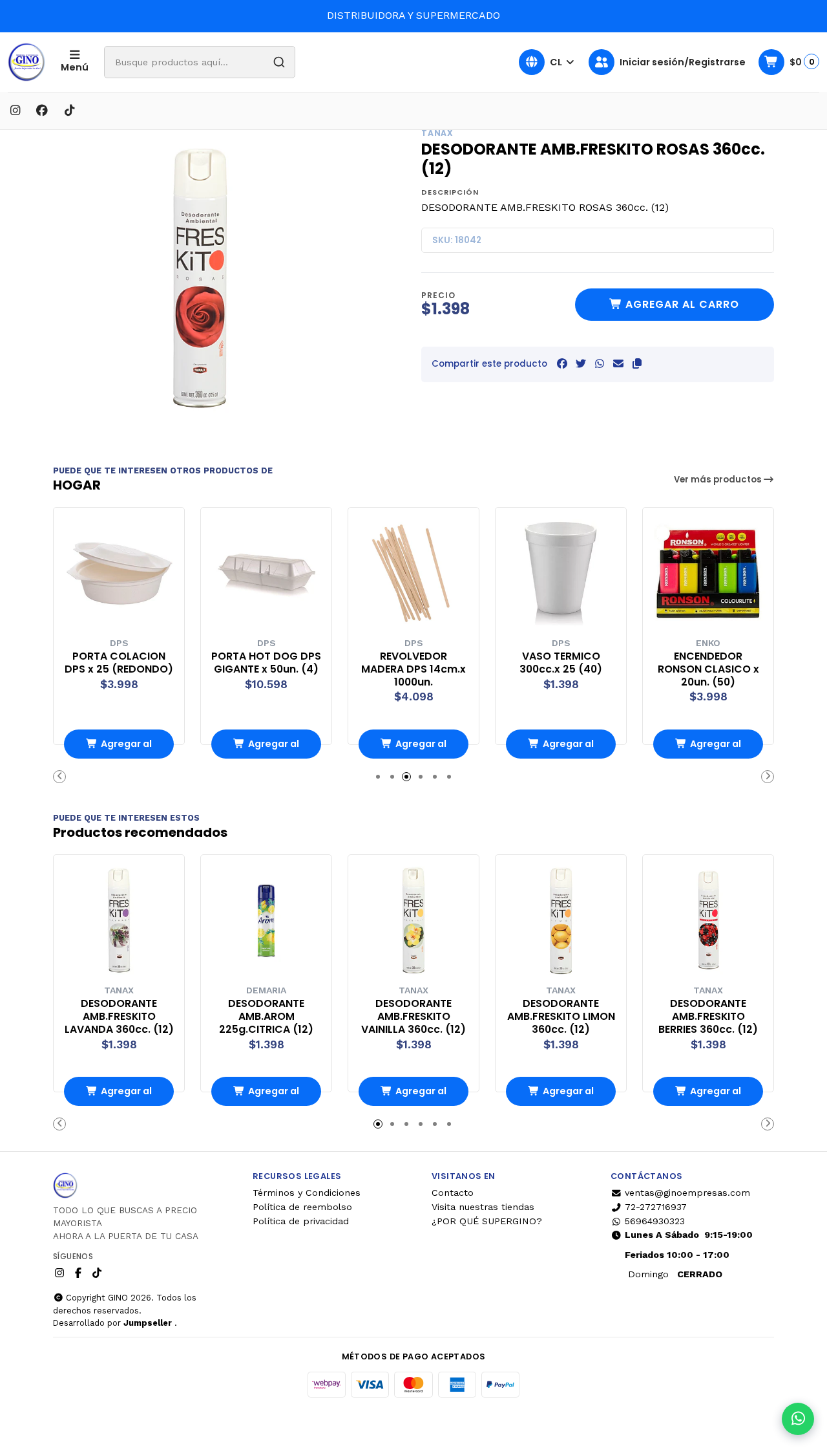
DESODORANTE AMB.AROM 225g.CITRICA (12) (266, 1016)
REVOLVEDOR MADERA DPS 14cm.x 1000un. (413, 669)
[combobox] (199, 62)
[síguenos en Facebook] (42, 110)
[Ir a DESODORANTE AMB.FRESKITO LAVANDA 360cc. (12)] (119, 920)
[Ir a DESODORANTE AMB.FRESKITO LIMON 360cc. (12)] (561, 920)
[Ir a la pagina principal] (26, 62)
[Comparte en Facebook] (562, 363)
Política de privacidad (301, 1221)
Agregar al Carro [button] (126, 748)
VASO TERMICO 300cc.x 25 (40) (560, 663)
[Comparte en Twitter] (580, 363)
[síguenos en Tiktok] (69, 110)
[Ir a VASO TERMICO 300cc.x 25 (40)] (561, 573)
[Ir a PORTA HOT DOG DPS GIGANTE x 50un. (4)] (266, 573)
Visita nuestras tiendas (483, 1206)
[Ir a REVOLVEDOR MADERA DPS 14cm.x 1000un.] (413, 573)
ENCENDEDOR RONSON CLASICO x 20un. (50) (708, 669)
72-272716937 (656, 1206)
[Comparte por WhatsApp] (599, 363)
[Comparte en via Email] (618, 363)
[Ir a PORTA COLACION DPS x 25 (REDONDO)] (119, 573)
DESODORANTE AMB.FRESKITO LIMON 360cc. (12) (561, 1016)
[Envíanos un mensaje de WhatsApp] (798, 1419)
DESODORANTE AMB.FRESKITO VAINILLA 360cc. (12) (413, 1016)
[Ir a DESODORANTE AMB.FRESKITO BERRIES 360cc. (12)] (708, 920)
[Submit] (279, 62)
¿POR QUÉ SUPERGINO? (487, 1221)
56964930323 (655, 1221)
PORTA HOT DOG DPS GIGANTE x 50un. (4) (266, 663)
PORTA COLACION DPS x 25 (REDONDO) (119, 663)
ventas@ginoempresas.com (687, 1192)
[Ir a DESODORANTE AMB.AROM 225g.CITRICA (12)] (266, 920)
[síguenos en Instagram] (15, 110)
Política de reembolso (302, 1206)
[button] (637, 363)
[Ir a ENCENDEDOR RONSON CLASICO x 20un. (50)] (708, 573)
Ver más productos (719, 479)
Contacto (453, 1192)
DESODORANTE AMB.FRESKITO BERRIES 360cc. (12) (708, 1016)
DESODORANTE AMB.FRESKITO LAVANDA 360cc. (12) (119, 1016)
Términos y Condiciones (307, 1192)
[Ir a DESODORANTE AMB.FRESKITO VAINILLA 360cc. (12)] (413, 920)
